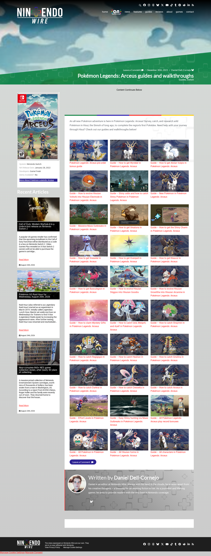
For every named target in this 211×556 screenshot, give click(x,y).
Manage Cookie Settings (72, 547)
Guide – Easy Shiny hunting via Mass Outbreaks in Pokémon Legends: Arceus (129, 421)
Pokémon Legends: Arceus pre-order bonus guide (88, 165)
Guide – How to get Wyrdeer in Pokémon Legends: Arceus (125, 165)
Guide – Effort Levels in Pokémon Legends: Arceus (87, 420)
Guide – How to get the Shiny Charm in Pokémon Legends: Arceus (169, 229)
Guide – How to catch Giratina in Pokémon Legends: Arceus (167, 359)
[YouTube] (167, 5)
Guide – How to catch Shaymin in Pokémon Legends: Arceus (168, 324)
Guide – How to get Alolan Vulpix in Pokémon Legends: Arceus (168, 165)
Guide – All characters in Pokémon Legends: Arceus (168, 454)
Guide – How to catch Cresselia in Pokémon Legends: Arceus (127, 389)
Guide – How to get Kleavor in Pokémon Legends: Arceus (166, 260)
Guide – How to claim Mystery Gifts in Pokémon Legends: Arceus (88, 324)
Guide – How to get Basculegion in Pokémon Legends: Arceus (87, 290)
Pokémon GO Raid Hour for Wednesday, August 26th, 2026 (34, 295)
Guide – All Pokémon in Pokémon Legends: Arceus (87, 454)
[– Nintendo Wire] (39, 16)
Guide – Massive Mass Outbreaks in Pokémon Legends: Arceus (88, 228)
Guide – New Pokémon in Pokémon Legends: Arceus (168, 195)
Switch (190, 79)
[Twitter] (162, 5)
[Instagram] (149, 5)
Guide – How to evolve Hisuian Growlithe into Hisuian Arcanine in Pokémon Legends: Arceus (168, 292)
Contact (190, 11)
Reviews (159, 11)
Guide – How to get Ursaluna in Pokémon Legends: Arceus (126, 229)
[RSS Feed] (193, 5)
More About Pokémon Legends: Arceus (36, 180)
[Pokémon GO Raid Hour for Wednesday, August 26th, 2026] (38, 290)
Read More (24, 259)
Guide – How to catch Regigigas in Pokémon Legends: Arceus (87, 359)
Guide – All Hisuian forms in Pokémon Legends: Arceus (124, 454)
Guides (148, 11)
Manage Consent (33, 552)
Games (179, 11)
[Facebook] (144, 5)
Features (137, 11)
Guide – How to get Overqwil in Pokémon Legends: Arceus (125, 260)
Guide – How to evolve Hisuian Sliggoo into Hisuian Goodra (125, 290)
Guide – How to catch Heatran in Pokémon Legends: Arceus (126, 359)
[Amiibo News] (116, 11)
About (169, 11)
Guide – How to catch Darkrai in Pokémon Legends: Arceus (86, 389)
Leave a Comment (132, 70)
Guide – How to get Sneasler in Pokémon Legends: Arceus (85, 260)
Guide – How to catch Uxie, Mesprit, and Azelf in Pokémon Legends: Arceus (128, 326)
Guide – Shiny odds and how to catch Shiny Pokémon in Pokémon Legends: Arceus (129, 197)
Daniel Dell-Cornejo (181, 70)
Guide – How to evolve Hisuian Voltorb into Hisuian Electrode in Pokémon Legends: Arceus (86, 197)
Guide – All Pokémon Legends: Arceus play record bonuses (166, 420)
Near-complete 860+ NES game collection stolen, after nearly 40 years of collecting (38, 370)
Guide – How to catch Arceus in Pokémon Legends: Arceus (166, 389)
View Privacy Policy (52, 547)
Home (105, 11)
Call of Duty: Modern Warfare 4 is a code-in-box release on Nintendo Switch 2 (36, 226)
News (127, 11)
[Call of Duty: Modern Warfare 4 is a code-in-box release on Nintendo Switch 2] (38, 220)
